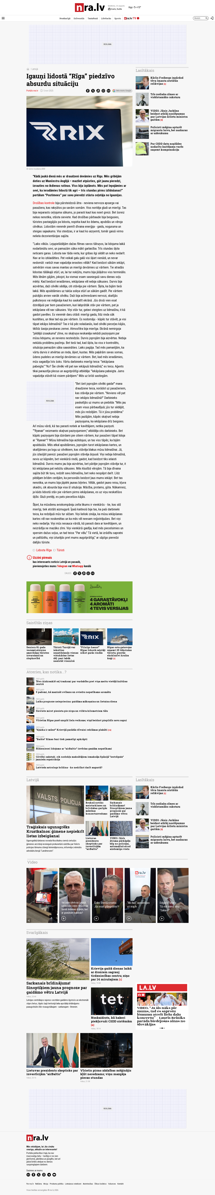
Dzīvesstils (79, 18)
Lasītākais (145, 70)
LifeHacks (106, 18)
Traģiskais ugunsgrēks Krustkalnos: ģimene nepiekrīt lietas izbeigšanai (55, 831)
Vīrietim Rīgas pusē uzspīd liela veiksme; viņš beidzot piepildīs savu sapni (81, 720)
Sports (117, 18)
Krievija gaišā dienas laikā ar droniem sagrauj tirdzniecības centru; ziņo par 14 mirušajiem (111, 973)
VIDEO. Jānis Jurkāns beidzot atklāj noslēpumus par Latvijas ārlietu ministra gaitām (169, 115)
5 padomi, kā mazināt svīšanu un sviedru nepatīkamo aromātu (73, 692)
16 (110, 730)
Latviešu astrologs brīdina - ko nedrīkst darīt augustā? (69, 767)
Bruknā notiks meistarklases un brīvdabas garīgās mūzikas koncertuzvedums (96, 808)
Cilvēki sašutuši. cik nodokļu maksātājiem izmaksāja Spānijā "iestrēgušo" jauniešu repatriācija (80, 758)
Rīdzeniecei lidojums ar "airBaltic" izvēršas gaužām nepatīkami (74, 748)
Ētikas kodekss (101, 1184)
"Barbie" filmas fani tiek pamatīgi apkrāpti (61, 739)
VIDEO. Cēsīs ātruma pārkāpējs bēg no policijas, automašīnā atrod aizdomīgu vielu (120, 843)
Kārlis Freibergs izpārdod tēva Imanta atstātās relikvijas (166, 80)
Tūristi (58, 550)
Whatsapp (77, 566)
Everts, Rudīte (115, 9)
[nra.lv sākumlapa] (90, 7)
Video (32, 862)
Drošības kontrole (44, 203)
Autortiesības (88, 1184)
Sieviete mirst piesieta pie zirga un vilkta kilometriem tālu (72, 710)
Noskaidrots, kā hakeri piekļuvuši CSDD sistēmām (111, 1019)
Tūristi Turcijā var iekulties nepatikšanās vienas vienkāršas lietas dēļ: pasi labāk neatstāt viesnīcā (65, 654)
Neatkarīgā (64, 18)
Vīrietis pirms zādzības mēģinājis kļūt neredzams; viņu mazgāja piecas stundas (105, 1074)
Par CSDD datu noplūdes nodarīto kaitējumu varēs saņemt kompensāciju (166, 146)
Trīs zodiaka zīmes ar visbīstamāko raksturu (165, 96)
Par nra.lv (30, 1184)
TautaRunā (93, 18)
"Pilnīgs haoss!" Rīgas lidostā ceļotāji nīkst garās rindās (92, 650)
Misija (45, 1184)
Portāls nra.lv (32, 90)
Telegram (62, 566)
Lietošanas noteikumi (73, 1184)
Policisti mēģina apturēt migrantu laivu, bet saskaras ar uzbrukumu (169, 130)
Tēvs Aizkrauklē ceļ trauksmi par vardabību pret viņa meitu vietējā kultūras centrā (81, 683)
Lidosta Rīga (42, 550)
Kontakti (120, 1184)
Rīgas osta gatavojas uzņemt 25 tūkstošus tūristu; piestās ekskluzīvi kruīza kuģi (119, 653)
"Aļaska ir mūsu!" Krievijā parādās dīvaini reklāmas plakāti (71, 729)
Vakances (112, 1184)
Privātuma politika (56, 1184)
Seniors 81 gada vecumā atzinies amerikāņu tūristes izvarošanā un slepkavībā (37, 653)
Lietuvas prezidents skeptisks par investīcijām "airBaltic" (94, 843)
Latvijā (34, 69)
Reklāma (38, 1184)
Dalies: (68, 573)
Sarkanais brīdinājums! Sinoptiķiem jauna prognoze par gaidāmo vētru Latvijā (121, 809)
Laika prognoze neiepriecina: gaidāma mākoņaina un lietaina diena (76, 701)
